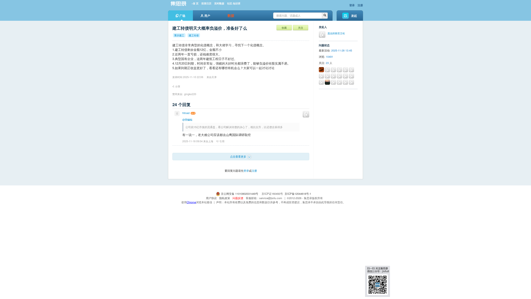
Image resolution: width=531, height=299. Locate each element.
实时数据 (219, 3)
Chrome (191, 202)
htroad (186, 113)
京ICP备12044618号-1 (298, 194)
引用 (221, 141)
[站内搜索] (325, 15)
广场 (182, 15)
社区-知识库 (233, 3)
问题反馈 (238, 198)
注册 (360, 5)
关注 (300, 27)
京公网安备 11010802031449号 (239, 194)
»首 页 (195, 3)
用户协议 (211, 198)
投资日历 (206, 3)
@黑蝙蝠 (187, 119)
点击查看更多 (238, 156)
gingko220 (190, 94)
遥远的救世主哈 (336, 33)
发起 (354, 15)
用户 (207, 15)
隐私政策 (224, 198)
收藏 (284, 27)
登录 (352, 5)
